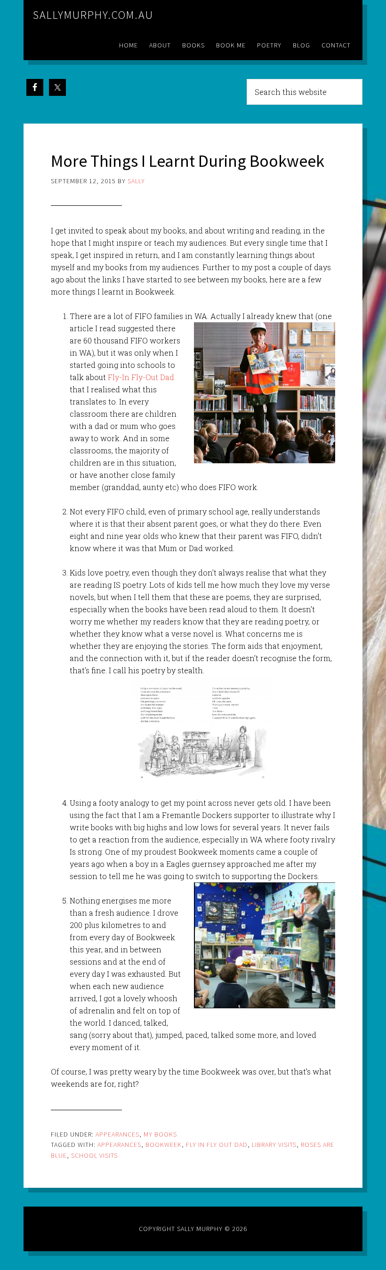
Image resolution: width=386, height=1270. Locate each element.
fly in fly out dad (217, 1144)
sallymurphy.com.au (93, 15)
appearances (119, 1144)
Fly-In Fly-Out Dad (141, 377)
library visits (274, 1144)
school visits (94, 1155)
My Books (160, 1134)
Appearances (117, 1134)
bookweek (163, 1144)
